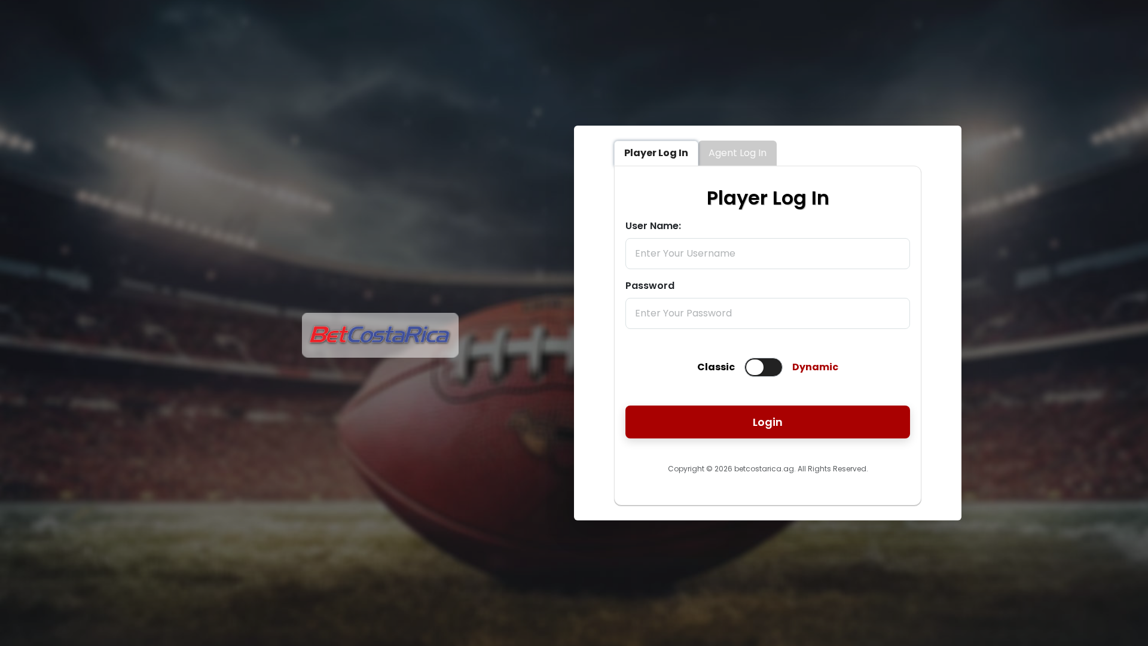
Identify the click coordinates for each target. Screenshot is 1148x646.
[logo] (380, 354)
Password (649, 285)
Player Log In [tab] (656, 153)
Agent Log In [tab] (738, 153)
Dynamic (815, 367)
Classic (716, 367)
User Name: (653, 226)
